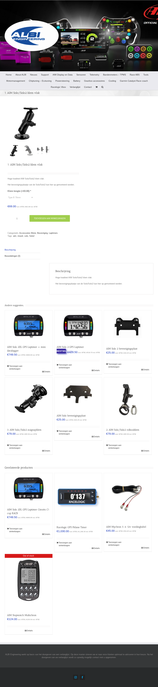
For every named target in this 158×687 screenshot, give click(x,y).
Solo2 (31, 236)
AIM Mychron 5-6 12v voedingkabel (126, 526)
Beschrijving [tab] (10, 250)
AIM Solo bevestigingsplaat (71, 415)
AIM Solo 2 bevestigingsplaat (121, 348)
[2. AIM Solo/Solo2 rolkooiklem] (128, 401)
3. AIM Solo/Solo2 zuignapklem (24, 429)
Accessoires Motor (27, 233)
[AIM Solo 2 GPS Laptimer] (78, 326)
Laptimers (53, 233)
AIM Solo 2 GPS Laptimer (70, 347)
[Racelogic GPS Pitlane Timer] (78, 497)
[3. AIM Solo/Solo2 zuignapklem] (28, 401)
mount (20, 236)
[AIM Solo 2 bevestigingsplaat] (128, 327)
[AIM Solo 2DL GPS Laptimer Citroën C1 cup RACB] (28, 489)
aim (14, 236)
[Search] (102, 87)
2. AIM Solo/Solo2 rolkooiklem (122, 429)
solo (26, 236)
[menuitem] (9, 74)
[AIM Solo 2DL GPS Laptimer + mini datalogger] (28, 326)
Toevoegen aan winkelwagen (49, 218)
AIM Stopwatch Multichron (21, 615)
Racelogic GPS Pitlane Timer (72, 527)
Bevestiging (42, 233)
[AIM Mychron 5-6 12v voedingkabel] (128, 497)
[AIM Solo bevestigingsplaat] (78, 394)
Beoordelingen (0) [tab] (12, 256)
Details (47, 372)
